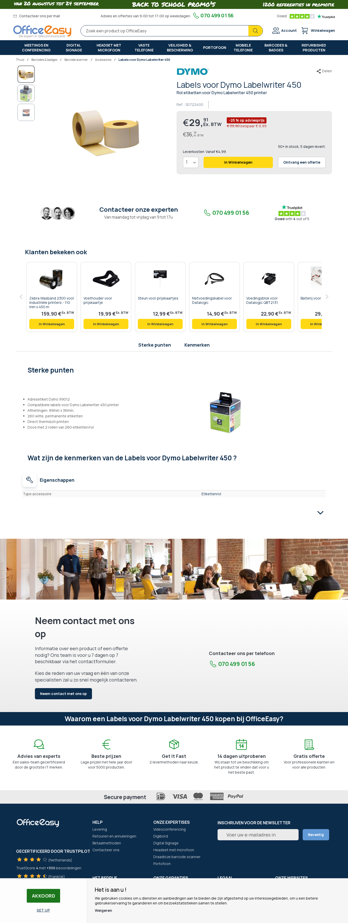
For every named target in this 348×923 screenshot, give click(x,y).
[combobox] (172, 30)
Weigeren (103, 910)
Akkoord (43, 896)
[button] (26, 93)
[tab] (174, 369)
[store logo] (42, 31)
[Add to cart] (51, 324)
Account (289, 30)
